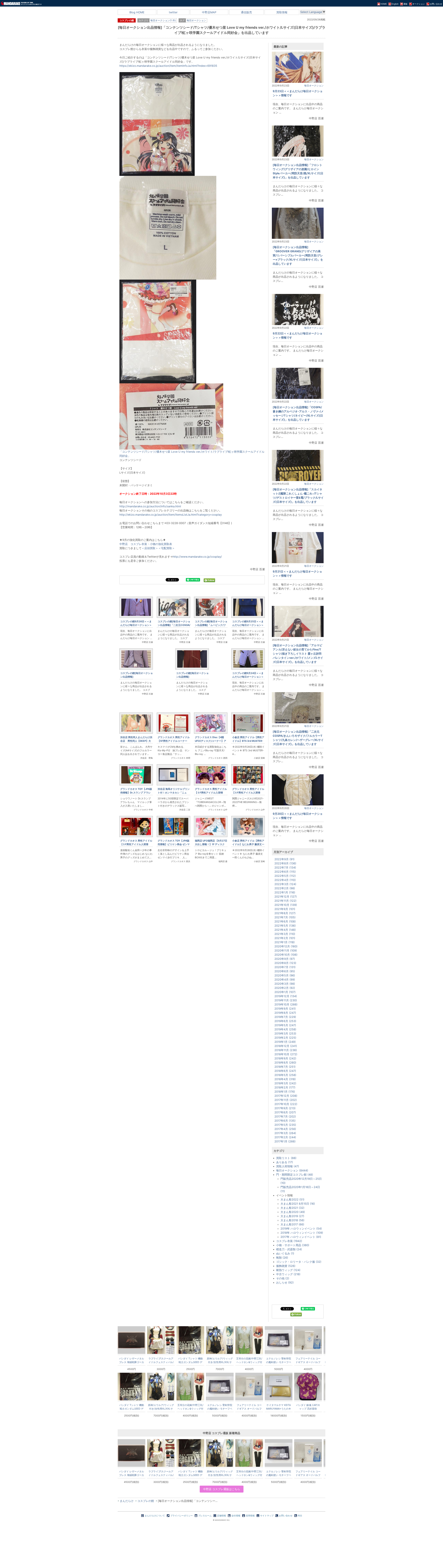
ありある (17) (284, 1162)
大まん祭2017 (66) (292, 1224)
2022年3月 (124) (285, 884)
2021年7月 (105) (285, 917)
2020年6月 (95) (284, 971)
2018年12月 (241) (285, 1046)
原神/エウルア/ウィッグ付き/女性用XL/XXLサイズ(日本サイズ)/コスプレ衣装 (220, 1360)
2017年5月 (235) (285, 1125)
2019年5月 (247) (285, 1025)
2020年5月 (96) (284, 975)
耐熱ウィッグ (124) (288, 1270)
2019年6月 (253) (285, 1021)
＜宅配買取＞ (166, 548)
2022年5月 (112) (285, 876)
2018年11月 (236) (285, 1050)
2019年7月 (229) (285, 1017)
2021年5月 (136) (285, 925)
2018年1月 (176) (284, 1091)
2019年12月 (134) (285, 996)
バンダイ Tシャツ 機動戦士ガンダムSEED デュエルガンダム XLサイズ (190, 1360)
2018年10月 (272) (285, 1054)
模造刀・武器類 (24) (289, 1249)
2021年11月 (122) (285, 900)
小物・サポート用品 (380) (292, 1245)
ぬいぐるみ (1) (285, 1253)
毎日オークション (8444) (292, 1170)
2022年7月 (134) (285, 867)
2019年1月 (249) (285, 1042)
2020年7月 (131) (285, 967)
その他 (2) (282, 1278)
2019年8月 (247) (285, 1012)
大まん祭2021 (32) (292, 1207)
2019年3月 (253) (285, 1033)
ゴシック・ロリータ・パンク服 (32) (298, 1261)
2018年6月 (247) (285, 1071)
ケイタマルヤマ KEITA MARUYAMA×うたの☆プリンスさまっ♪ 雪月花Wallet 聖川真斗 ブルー (278, 1407)
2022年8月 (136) (285, 863)
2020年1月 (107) (285, 992)
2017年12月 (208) (285, 1095)
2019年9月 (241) (285, 1008)
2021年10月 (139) (285, 905)
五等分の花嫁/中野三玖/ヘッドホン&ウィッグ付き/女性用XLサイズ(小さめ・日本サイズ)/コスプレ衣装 (249, 1360)
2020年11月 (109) (285, 950)
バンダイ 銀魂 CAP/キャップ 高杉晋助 (308, 1407)
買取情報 (281, 12)
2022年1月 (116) (284, 892)
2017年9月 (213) (285, 1108)
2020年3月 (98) (284, 983)
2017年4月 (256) (285, 1129)
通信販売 (246, 12)
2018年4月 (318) (285, 1079)
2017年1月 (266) (285, 1141)
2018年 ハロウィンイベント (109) (302, 1232)
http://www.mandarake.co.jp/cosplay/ (197, 556)
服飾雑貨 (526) (285, 1266)
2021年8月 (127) (285, 913)
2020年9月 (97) (284, 959)
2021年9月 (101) (284, 909)
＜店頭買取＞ (150, 548)
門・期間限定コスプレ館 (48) (294, 1174)
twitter (173, 12)
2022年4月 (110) (285, 880)
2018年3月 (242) (285, 1083)
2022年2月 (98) (284, 888)
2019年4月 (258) (285, 1029)
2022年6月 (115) (285, 871)
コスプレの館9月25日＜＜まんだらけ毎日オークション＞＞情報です (248, 625)
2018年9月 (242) (285, 1058)
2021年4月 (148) (285, 929)
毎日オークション (196, 20)
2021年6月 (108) (285, 921)
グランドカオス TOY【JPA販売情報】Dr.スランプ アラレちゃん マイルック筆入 (136, 792)
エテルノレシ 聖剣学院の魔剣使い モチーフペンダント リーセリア (278, 1360)
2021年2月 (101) (284, 938)
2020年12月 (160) (285, 946)
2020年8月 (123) (285, 963)
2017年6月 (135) (285, 1120)
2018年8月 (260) (285, 1062)
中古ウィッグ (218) (288, 1274)
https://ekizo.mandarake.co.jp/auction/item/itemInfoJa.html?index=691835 (168, 65)
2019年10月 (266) (285, 1004)
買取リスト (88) (286, 1158)
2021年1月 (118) (284, 942)
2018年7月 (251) (285, 1066)
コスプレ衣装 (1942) (289, 1241)
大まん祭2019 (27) (292, 1216)
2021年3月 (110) (284, 934)
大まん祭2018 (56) (292, 1220)
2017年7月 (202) (285, 1116)
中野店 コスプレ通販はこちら (221, 1489)
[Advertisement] (192, 923)
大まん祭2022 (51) (292, 1199)
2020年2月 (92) (284, 988)
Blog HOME (136, 12)
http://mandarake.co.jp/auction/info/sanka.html (150, 506)
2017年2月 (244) (285, 1137)
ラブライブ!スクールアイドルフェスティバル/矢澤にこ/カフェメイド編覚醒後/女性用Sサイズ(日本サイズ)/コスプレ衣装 (161, 1360)
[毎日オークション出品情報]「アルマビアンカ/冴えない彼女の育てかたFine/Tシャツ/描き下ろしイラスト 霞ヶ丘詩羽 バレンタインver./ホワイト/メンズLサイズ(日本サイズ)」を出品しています (298, 654)
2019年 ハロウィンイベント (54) (301, 1228)
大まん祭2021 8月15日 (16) (298, 1203)
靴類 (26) (282, 1257)
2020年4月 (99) (284, 979)
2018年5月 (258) (285, 1075)
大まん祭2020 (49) (293, 1212)
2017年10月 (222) (285, 1104)
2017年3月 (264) (285, 1133)
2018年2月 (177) (284, 1087)
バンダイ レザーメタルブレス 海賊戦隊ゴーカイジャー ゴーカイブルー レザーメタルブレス (131, 1360)
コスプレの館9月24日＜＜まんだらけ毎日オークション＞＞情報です (248, 677)
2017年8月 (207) (285, 1112)
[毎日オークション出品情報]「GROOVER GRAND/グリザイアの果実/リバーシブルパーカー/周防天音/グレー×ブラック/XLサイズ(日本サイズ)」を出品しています (298, 255)
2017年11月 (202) (285, 1100)
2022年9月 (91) (284, 859)
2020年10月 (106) (285, 954)
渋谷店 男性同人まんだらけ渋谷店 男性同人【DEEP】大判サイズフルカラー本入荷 (136, 741)
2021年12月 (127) (285, 896)
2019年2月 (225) (285, 1037)
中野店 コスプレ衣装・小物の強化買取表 (145, 544)
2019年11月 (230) (285, 1000)
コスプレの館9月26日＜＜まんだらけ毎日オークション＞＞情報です (136, 625)
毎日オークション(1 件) (163, 20)
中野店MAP (209, 12)
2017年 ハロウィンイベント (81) (301, 1237)
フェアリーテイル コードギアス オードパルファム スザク (308, 1360)
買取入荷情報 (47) (287, 1166)
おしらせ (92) (285, 1282)
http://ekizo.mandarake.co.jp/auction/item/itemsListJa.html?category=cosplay (170, 514)
